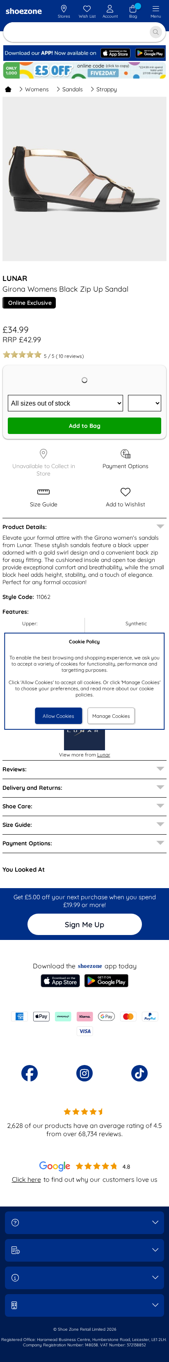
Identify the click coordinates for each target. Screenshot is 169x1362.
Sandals (72, 89)
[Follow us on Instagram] (84, 1073)
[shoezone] (24, 12)
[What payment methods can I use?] (84, 1024)
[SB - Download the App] (84, 59)
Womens (37, 89)
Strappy (106, 89)
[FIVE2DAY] (84, 70)
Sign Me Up (84, 924)
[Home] (8, 89)
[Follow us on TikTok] (139, 1073)
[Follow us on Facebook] (29, 1073)
